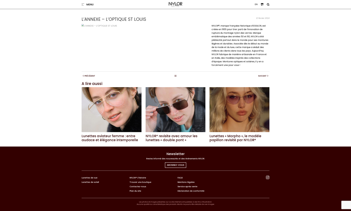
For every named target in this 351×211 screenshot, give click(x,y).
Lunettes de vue (89, 177)
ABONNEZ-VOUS (175, 165)
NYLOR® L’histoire (138, 177)
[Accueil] (175, 4)
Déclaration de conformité (191, 191)
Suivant (262, 76)
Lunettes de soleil (90, 182)
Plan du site (135, 191)
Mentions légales (186, 182)
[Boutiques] (262, 4)
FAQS (180, 177)
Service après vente (187, 186)
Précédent (89, 76)
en (256, 4)
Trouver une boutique (140, 182)
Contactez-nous (138, 186)
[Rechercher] (268, 4)
